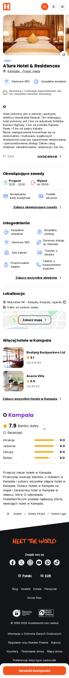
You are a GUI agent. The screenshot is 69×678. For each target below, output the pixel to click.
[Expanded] (8, 513)
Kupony (56, 642)
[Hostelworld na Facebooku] (12, 562)
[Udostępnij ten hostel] (64, 54)
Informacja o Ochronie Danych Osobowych (34, 633)
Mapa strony (55, 651)
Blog (15, 588)
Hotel (7, 60)
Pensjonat (51, 588)
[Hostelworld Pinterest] (48, 562)
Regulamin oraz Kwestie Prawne (28, 642)
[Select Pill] (44, 6)
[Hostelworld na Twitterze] (21, 562)
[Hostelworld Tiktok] (57, 562)
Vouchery (12, 651)
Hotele (37, 588)
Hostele (26, 588)
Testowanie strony (32, 651)
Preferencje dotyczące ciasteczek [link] (34, 660)
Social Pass (34, 597)
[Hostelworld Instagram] (30, 562)
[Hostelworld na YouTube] (39, 562)
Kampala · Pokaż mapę (23, 71)
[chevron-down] (44, 428)
